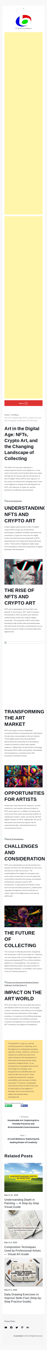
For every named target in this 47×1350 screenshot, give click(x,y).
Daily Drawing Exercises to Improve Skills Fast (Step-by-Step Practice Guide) (23, 1298)
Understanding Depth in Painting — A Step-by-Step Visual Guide (21, 1203)
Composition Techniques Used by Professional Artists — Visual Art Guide (22, 1250)
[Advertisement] (23, 123)
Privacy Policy (9, 1321)
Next (23, 1139)
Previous (23, 1122)
